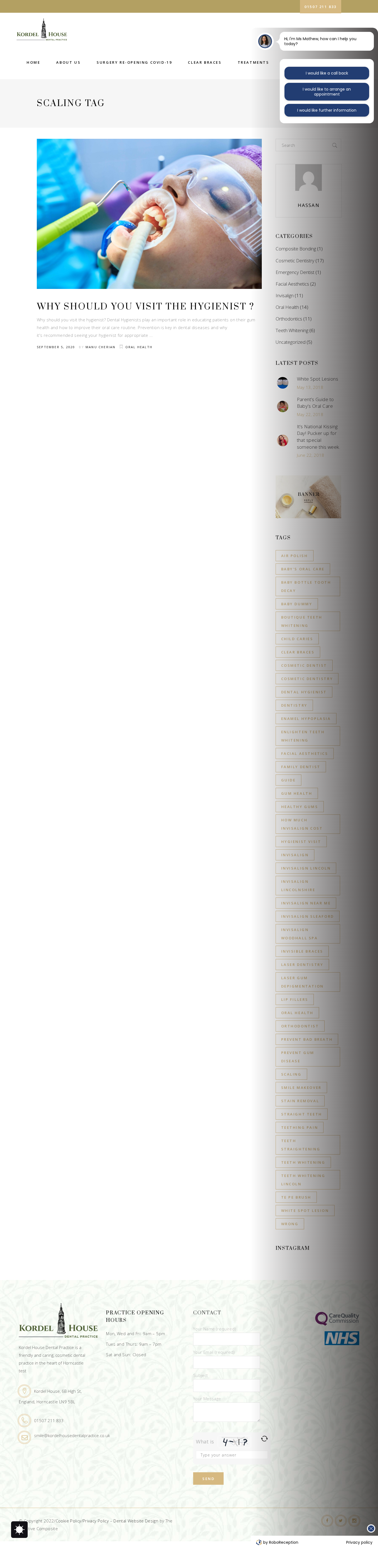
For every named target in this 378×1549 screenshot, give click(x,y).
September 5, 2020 (56, 347)
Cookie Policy (68, 1521)
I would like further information (326, 110)
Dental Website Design (135, 1521)
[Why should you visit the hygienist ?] (149, 214)
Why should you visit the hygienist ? (146, 306)
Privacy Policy (96, 1521)
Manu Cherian (100, 347)
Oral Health (138, 347)
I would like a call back (327, 73)
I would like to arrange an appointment (327, 91)
